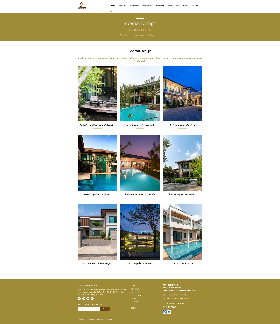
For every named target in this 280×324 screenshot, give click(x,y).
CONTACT (134, 308)
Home (113, 6)
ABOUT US (135, 289)
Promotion (160, 6)
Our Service (134, 6)
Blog (185, 6)
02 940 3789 (169, 307)
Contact (195, 6)
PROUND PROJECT (138, 301)
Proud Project (173, 6)
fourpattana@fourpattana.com (174, 303)
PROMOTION (135, 298)
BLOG (133, 304)
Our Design (147, 6)
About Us (122, 6)
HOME (133, 285)
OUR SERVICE (136, 292)
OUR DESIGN (136, 295)
